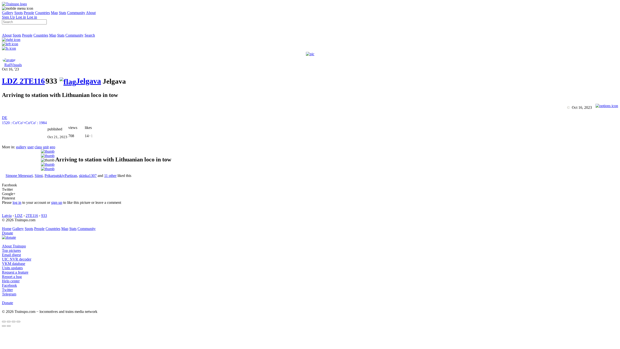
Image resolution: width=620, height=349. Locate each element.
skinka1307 (88, 176)
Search (90, 35)
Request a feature (15, 272)
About (91, 13)
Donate (7, 233)
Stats (62, 13)
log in (17, 202)
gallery (21, 147)
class (38, 147)
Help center (11, 281)
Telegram (9, 294)
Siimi (39, 176)
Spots (18, 13)
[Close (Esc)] (4, 321)
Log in (21, 17)
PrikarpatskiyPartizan (61, 176)
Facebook (9, 285)
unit (46, 147)
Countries (42, 13)
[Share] (9, 321)
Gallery (7, 13)
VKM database (13, 264)
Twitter (7, 290)
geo (52, 147)
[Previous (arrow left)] (4, 326)
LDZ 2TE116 (23, 81)
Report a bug (12, 277)
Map (54, 13)
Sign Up (8, 17)
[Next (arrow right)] (9, 326)
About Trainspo (14, 246)
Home (6, 229)
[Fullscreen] (9, 48)
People (29, 13)
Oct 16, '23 (10, 69)
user (30, 147)
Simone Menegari (19, 176)
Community (76, 13)
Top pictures (11, 250)
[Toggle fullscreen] (14, 321)
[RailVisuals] (9, 60)
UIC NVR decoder (16, 259)
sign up (56, 202)
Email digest (11, 255)
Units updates (12, 268)
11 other (110, 176)
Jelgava (88, 81)
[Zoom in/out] (18, 321)
